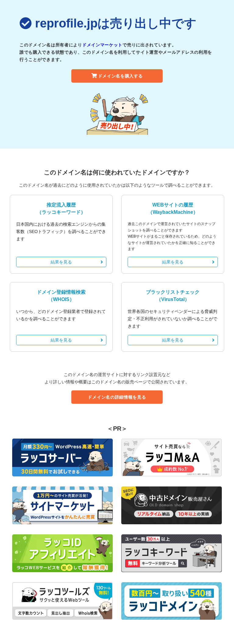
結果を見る (61, 262)
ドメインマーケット (102, 44)
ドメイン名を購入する (120, 76)
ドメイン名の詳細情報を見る (117, 397)
